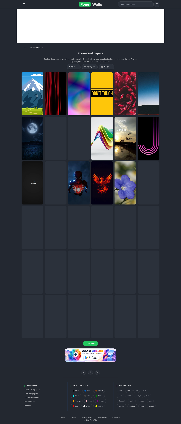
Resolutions (30, 401)
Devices (28, 405)
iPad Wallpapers (31, 394)
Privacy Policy (87, 417)
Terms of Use (102, 417)
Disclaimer (116, 417)
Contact (73, 417)
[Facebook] (83, 372)
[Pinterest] (90, 372)
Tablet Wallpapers (32, 398)
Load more (90, 343)
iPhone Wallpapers (32, 390)
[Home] (25, 48)
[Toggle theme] (157, 4)
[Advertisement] (90, 26)
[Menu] (24, 4)
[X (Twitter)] (97, 372)
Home (63, 417)
